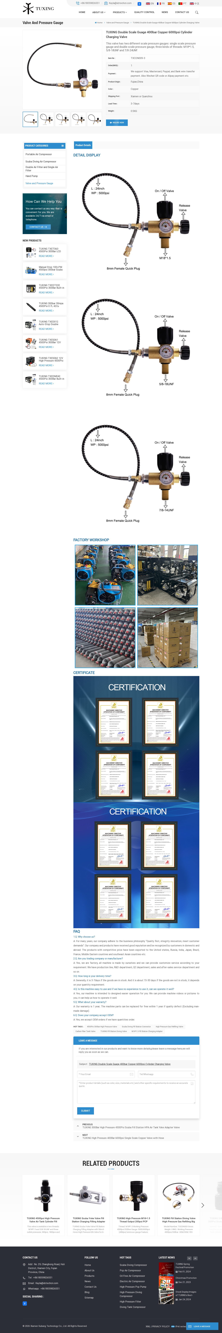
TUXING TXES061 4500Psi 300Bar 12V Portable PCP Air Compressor (50, 341)
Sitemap (89, 1297)
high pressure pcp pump (133, 1286)
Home (82, 12)
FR (163, 3)
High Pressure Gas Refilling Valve (169, 1027)
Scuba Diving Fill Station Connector (136, 1027)
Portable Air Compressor (39, 154)
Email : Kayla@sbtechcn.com (43, 1283)
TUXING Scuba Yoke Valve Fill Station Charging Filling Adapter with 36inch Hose (88, 1220)
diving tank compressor (133, 1307)
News (165, 12)
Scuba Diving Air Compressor (41, 161)
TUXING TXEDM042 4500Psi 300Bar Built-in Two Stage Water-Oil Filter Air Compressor (51, 377)
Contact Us (36, 227)
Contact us (182, 12)
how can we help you (44, 201)
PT (185, 3)
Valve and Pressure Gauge (39, 183)
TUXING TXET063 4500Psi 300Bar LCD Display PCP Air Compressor (50, 250)
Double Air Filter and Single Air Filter (42, 169)
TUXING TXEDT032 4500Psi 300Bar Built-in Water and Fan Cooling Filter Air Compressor (51, 286)
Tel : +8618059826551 (40, 1277)
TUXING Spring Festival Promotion (185, 1266)
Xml (148, 1326)
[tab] (83, 145)
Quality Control (144, 12)
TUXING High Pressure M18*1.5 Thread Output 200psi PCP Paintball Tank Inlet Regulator (133, 1220)
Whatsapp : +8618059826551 (44, 1288)
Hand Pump (32, 176)
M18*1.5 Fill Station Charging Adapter (147, 1031)
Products (119, 12)
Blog (87, 1292)
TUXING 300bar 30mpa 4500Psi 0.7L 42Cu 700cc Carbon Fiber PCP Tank (51, 304)
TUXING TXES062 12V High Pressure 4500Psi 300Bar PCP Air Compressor (51, 359)
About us (97, 12)
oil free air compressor (132, 1275)
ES (173, 3)
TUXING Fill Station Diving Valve (113, 1031)
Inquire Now (118, 123)
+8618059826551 (90, 3)
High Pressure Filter (130, 1301)
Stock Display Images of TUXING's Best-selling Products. (186, 1294)
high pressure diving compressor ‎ (131, 1294)
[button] (202, 1205)
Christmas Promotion (186, 1278)
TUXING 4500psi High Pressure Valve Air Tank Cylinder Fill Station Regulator (43, 1220)
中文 (197, 3)
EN (152, 3)
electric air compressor (132, 1281)
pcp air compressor (130, 1270)
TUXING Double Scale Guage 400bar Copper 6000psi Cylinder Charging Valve (130, 1064)
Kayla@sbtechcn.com (120, 3)
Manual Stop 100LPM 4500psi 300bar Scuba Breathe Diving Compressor (51, 268)
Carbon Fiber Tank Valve (85, 1031)
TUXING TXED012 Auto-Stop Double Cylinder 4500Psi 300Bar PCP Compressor (48, 323)
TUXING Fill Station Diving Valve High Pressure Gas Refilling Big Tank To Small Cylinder (178, 1220)
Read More (45, 256)
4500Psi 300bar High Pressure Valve (102, 1027)
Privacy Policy (161, 1326)
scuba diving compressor (133, 1265)
